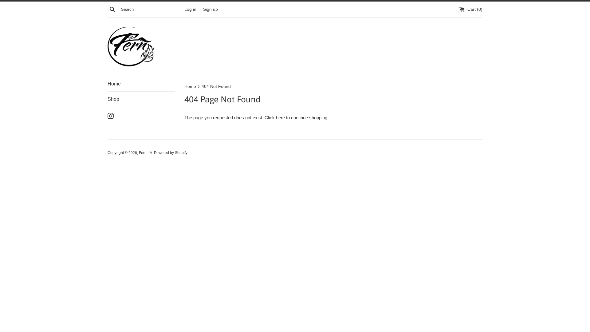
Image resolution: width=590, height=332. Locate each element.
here (280, 117)
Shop (113, 99)
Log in (190, 9)
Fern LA (145, 153)
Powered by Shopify (170, 153)
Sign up (210, 9)
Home (114, 83)
